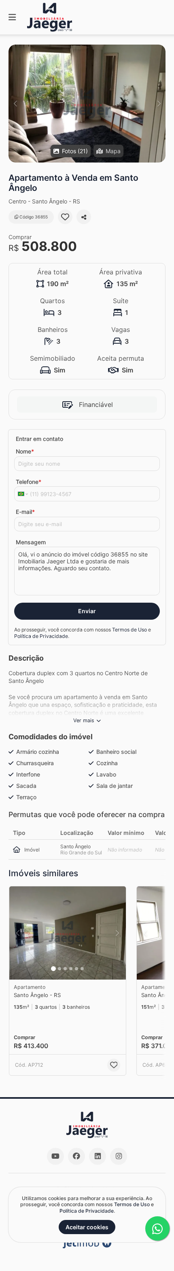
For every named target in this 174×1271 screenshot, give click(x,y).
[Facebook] (76, 1156)
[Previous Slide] (15, 104)
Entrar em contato (39, 438)
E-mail (25, 511)
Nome (25, 451)
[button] (87, 104)
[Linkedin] (97, 1156)
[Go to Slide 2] (59, 968)
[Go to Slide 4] (70, 968)
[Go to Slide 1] (53, 968)
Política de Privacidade (41, 636)
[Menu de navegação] (12, 17)
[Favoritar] (65, 217)
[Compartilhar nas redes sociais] (83, 217)
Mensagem (31, 542)
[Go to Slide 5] (76, 968)
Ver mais (83, 720)
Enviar (87, 611)
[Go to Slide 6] (82, 968)
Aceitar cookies (87, 1227)
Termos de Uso (129, 630)
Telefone (28, 481)
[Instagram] (118, 1156)
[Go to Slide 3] (65, 968)
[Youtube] (55, 1156)
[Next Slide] (159, 104)
